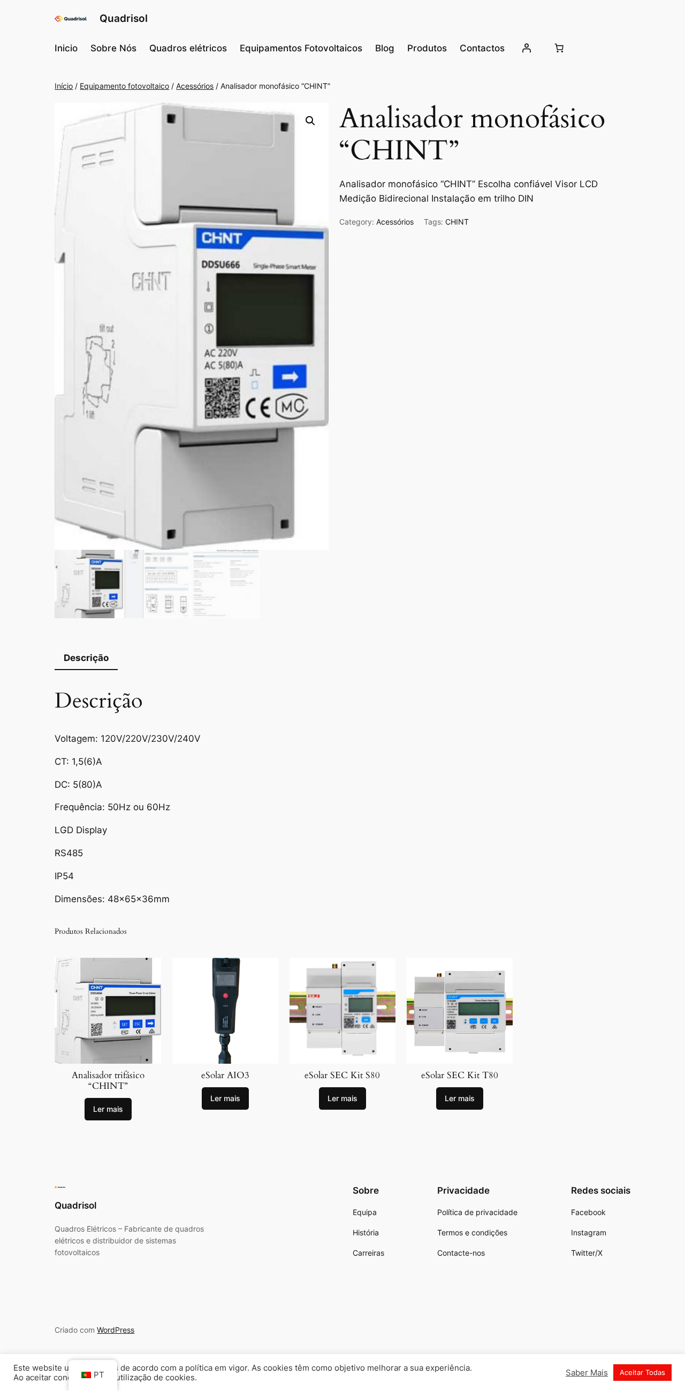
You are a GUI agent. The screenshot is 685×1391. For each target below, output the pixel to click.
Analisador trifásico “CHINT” (108, 1081)
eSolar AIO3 (225, 1075)
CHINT (457, 221)
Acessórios (195, 85)
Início (64, 85)
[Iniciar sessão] (526, 48)
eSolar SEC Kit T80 (459, 1075)
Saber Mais (587, 1373)
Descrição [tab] (86, 657)
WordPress (115, 1329)
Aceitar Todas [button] (642, 1372)
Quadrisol (124, 18)
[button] (310, 120)
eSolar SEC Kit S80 (342, 1075)
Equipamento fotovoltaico (124, 85)
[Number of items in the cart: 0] (559, 48)
